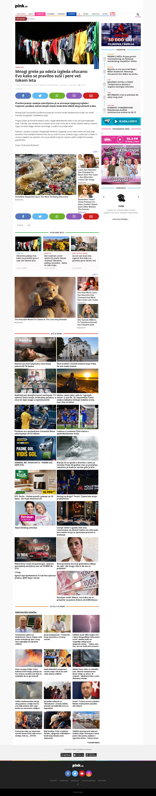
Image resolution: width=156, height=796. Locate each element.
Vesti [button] (31, 14)
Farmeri (71, 14)
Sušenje (20, 225)
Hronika (61, 14)
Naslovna (21, 14)
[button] (18, 248)
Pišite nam (102, 781)
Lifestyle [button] (95, 14)
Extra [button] (105, 14)
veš (28, 225)
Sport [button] (85, 14)
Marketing (64, 781)
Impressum (75, 781)
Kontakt (53, 781)
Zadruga (40, 14)
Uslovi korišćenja (88, 781)
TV (79, 14)
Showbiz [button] (51, 14)
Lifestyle (19, 67)
